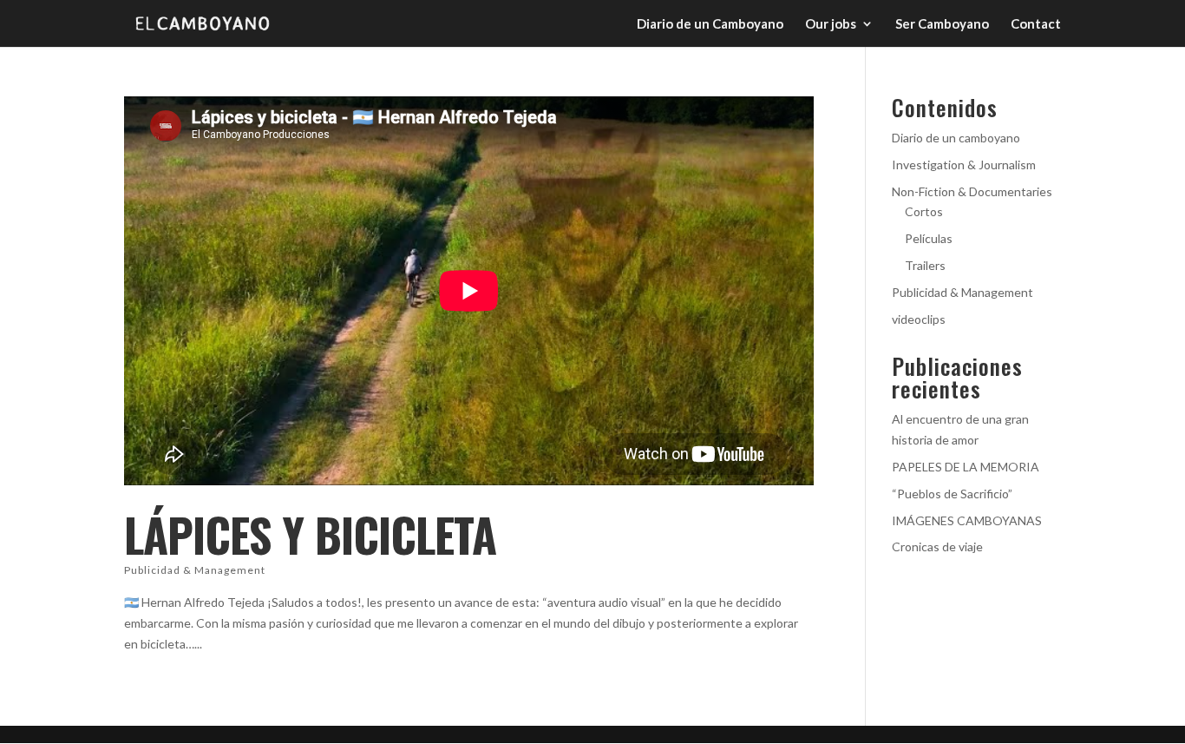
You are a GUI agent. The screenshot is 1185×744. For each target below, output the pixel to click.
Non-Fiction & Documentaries (972, 191)
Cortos (924, 211)
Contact (1036, 24)
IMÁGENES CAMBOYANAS (967, 520)
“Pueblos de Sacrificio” (952, 493)
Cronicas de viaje (937, 546)
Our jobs (830, 24)
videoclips (919, 319)
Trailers (925, 265)
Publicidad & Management (194, 569)
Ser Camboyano (942, 24)
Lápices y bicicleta (310, 534)
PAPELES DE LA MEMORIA (965, 466)
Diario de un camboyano (956, 137)
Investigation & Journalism (964, 164)
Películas (929, 238)
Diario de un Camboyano (710, 24)
